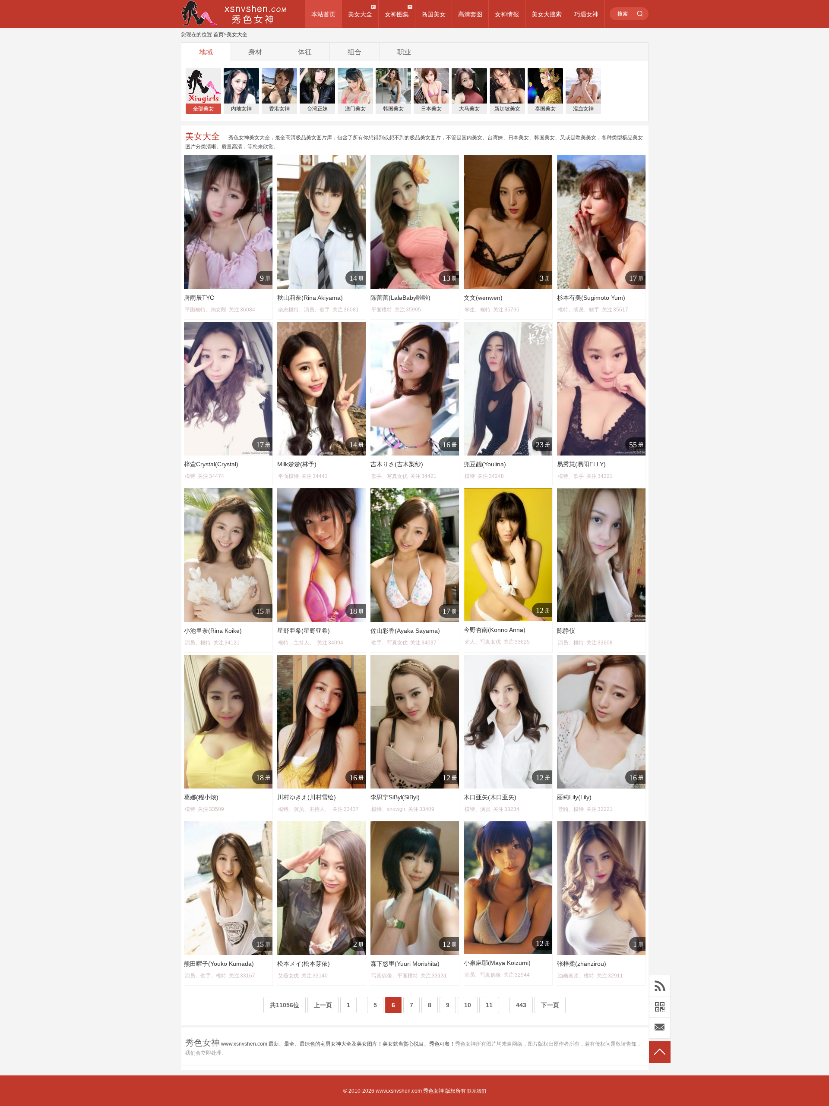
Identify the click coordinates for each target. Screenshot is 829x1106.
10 (467, 1005)
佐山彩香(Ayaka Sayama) (405, 630)
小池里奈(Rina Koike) (213, 630)
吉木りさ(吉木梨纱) (396, 464)
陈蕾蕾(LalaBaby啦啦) (400, 297)
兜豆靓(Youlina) (485, 464)
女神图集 (397, 14)
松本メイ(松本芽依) (303, 963)
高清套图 (470, 14)
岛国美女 (433, 14)
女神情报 (507, 14)
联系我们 (476, 1090)
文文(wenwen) (483, 297)
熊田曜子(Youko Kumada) (219, 963)
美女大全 (360, 14)
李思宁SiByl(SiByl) (395, 797)
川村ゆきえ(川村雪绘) (306, 797)
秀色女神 (433, 1091)
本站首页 (323, 14)
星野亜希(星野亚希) (303, 630)
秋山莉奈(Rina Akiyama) (310, 297)
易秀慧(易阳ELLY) (581, 464)
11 (489, 1005)
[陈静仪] (601, 555)
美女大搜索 (547, 14)
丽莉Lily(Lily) (574, 797)
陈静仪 (566, 630)
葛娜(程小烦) (201, 797)
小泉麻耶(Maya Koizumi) (497, 962)
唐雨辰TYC (199, 297)
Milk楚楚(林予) (296, 464)
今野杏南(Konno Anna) (494, 629)
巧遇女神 (586, 14)
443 (521, 1005)
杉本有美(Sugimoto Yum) (591, 297)
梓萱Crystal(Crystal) (211, 464)
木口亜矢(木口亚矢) (490, 797)
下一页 (550, 1005)
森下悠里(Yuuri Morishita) (405, 963)
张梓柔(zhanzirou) (581, 963)
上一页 (323, 1005)
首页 (218, 34)
